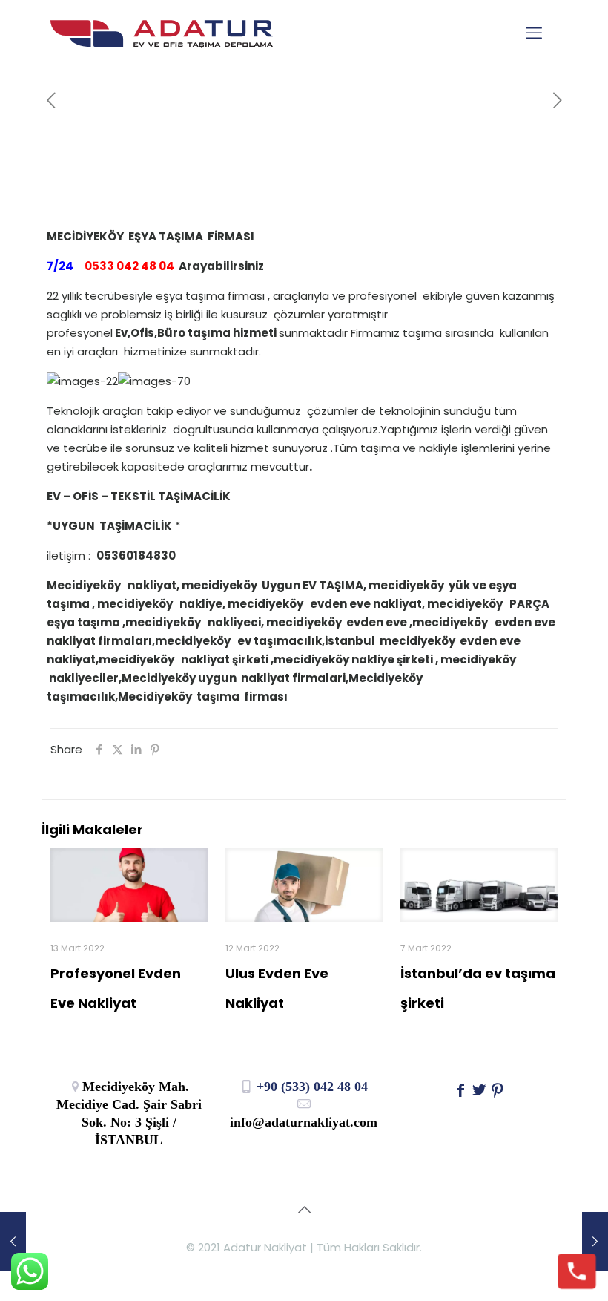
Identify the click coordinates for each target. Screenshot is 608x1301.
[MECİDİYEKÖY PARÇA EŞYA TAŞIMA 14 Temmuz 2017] (595, 1241)
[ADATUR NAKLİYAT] (161, 33)
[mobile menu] (533, 33)
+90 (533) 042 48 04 (310, 1086)
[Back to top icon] (304, 1209)
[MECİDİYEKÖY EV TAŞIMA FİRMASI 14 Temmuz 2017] (13, 1241)
